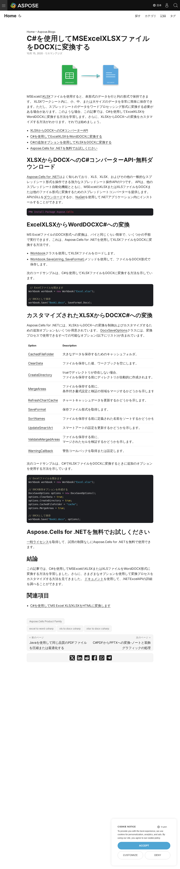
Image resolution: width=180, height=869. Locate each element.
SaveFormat (37, 409)
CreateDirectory (40, 375)
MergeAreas (37, 389)
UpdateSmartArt (40, 428)
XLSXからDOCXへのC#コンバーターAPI (59, 130)
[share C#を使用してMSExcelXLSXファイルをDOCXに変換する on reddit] (87, 658)
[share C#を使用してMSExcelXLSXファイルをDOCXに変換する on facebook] (94, 658)
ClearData (35, 363)
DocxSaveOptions (113, 330)
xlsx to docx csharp (97, 628)
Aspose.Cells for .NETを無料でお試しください (63, 148)
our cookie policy (152, 838)
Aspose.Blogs (46, 31)
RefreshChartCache (43, 400)
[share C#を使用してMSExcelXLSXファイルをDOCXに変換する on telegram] (109, 658)
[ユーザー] (166, 5)
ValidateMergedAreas (44, 439)
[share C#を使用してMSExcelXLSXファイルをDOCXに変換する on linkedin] (79, 658)
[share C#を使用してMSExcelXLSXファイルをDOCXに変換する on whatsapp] (101, 658)
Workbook (38, 253)
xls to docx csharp (70, 628)
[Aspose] (24, 5)
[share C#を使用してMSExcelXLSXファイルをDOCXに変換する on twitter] (72, 658)
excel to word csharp (41, 628)
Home (10, 15)
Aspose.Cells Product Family (45, 621)
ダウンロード (53, 197)
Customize (130, 855)
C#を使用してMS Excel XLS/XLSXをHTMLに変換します (70, 605)
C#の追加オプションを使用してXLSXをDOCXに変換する (71, 142)
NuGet (80, 197)
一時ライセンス (38, 542)
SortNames (36, 418)
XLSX (46, 96)
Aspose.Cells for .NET (43, 177)
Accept (144, 845)
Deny (157, 855)
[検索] (175, 5)
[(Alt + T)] (20, 16)
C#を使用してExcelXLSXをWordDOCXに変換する (66, 136)
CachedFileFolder (41, 354)
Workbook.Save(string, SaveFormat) (57, 259)
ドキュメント (94, 579)
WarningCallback (40, 451)
